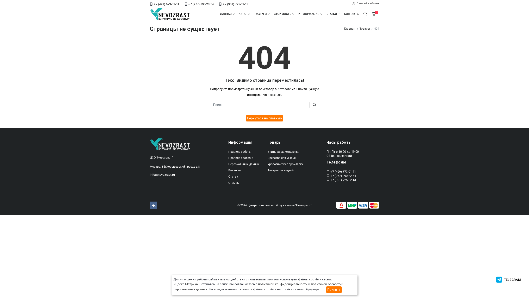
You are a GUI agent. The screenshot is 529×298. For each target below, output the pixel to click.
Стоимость (282, 14)
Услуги (261, 14)
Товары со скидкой (281, 170)
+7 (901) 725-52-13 (235, 4)
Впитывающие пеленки (283, 151)
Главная (225, 14)
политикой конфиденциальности (282, 284)
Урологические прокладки (286, 164)
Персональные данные (244, 164)
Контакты (351, 14)
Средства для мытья (282, 158)
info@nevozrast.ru (162, 175)
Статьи (331, 14)
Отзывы (233, 182)
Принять (334, 290)
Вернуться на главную (264, 118)
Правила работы (239, 151)
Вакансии (235, 170)
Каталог (245, 14)
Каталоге (284, 89)
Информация (308, 14)
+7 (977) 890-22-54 (201, 4)
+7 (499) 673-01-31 (166, 4)
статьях (275, 95)
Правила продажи (240, 158)
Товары (365, 28)
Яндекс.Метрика (186, 284)
